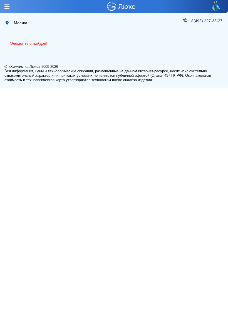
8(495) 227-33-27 (206, 21)
